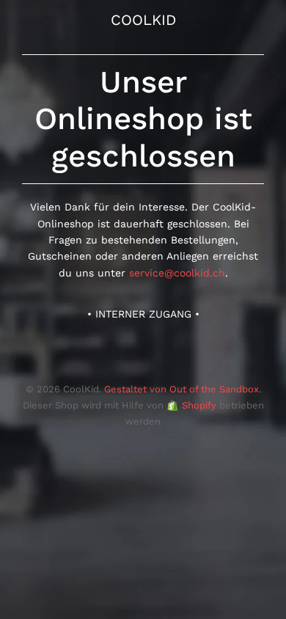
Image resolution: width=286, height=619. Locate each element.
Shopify (199, 405)
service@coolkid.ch (177, 273)
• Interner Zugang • (143, 314)
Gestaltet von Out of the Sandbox (181, 389)
